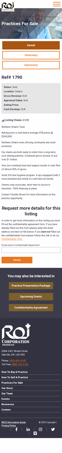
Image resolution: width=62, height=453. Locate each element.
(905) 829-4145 (17, 360)
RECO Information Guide (14, 422)
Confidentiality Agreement (31, 307)
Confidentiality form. (12, 239)
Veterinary (31, 55)
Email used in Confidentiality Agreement (21, 245)
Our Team (7, 393)
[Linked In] (27, 429)
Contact (6, 409)
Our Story (7, 388)
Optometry (31, 65)
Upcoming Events (31, 296)
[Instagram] (39, 429)
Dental (31, 45)
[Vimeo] (34, 433)
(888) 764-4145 (20, 364)
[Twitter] (52, 429)
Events (6, 399)
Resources (8, 404)
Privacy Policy (9, 425)
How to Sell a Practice (15, 377)
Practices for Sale (12, 382)
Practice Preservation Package (31, 285)
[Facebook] (15, 429)
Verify (17, 260)
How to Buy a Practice (15, 372)
